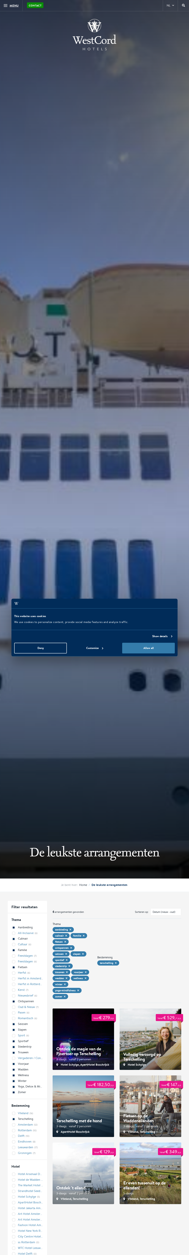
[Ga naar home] (94, 34)
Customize (92, 648)
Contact (35, 5)
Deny (40, 648)
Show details (160, 636)
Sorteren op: (142, 912)
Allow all (148, 648)
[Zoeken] (183, 5)
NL (168, 5)
